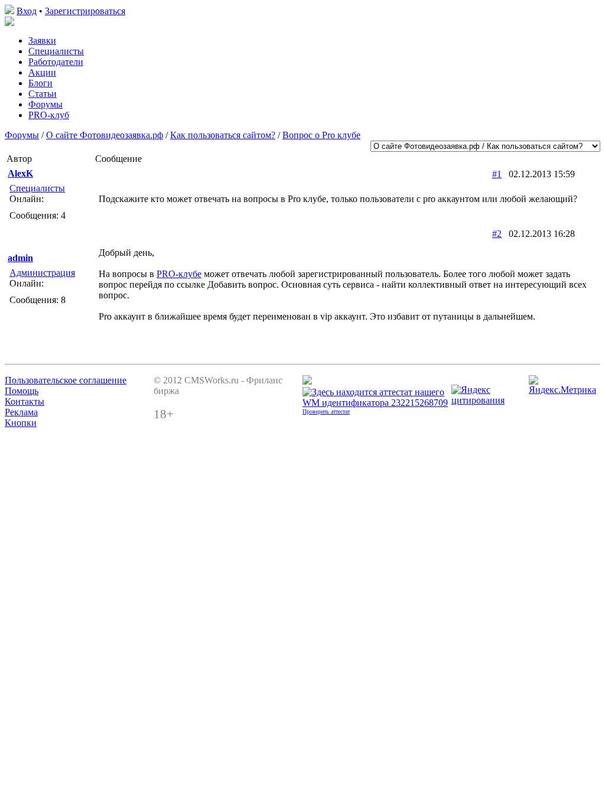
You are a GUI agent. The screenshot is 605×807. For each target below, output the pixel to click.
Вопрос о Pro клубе (321, 135)
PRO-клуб (48, 115)
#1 (497, 174)
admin (20, 258)
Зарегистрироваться (85, 11)
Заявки (42, 40)
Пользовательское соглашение (65, 380)
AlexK (20, 173)
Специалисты (56, 51)
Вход (27, 11)
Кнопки (21, 423)
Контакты (24, 401)
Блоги (40, 83)
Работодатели (55, 62)
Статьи (42, 94)
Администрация (42, 273)
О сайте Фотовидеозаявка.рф (104, 135)
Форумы (45, 104)
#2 (497, 234)
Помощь (21, 391)
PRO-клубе (179, 274)
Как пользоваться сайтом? (222, 135)
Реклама (21, 412)
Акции (42, 72)
